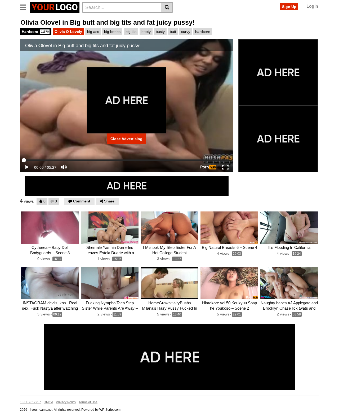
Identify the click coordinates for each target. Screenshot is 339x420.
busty (160, 31)
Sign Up (289, 7)
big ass (93, 31)
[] (167, 7)
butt (173, 31)
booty (146, 31)
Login (312, 6)
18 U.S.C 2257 (30, 402)
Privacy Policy (66, 402)
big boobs (112, 31)
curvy (185, 31)
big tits (131, 31)
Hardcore (35, 31)
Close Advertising (126, 139)
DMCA (48, 402)
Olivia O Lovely (68, 31)
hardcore (202, 31)
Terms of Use (88, 402)
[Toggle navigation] (25, 6)
